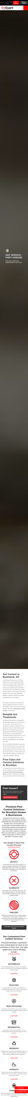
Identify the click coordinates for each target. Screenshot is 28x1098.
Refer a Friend (24, 3)
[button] (25, 8)
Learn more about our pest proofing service (14, 927)
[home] (11, 8)
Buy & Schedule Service (10, 797)
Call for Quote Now (21, 1091)
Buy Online (16, 3)
